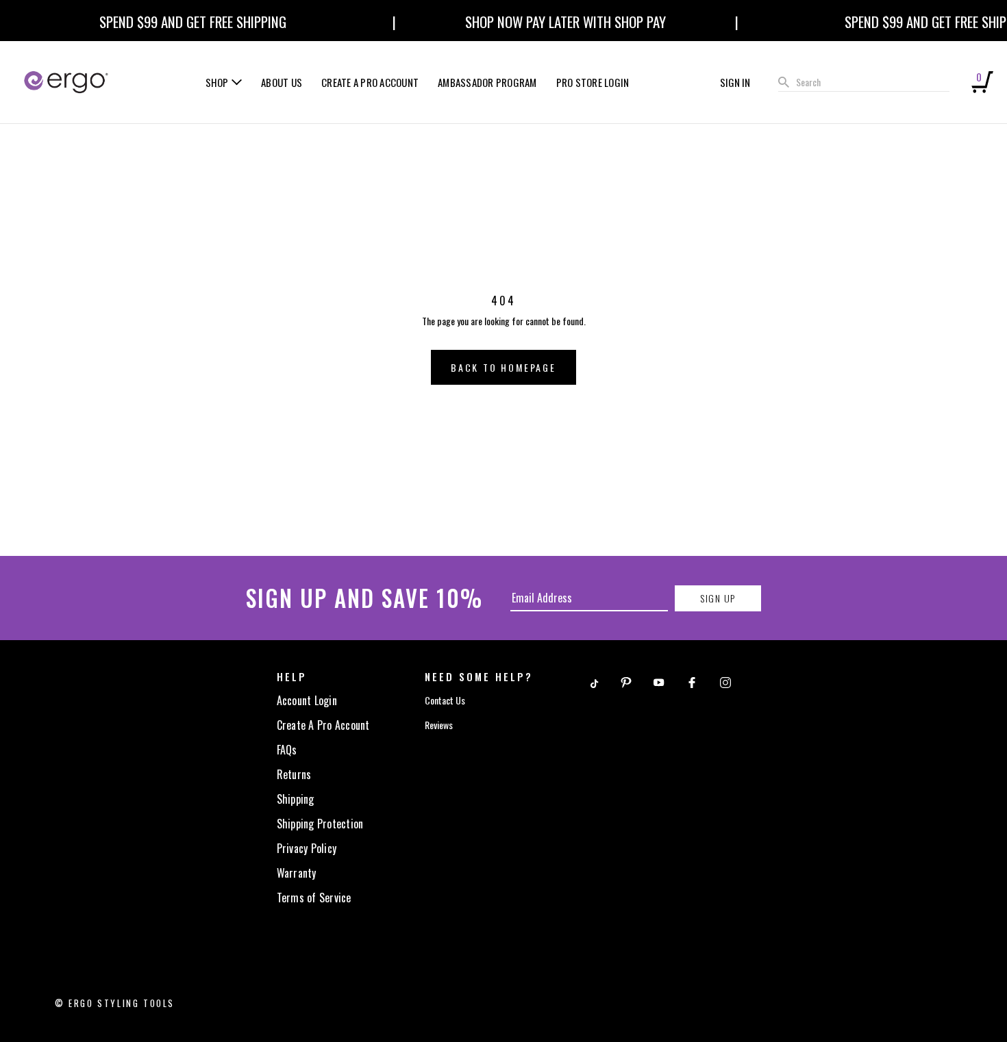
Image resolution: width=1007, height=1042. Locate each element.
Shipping (295, 799)
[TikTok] (593, 681)
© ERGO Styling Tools (115, 1003)
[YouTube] (659, 681)
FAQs (287, 749)
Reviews (439, 724)
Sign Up (717, 598)
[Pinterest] (626, 681)
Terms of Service (314, 897)
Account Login (307, 700)
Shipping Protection (320, 823)
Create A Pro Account (323, 725)
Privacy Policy (307, 848)
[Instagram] (725, 681)
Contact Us (445, 700)
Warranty (296, 873)
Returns (294, 774)
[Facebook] (691, 681)
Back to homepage (503, 367)
